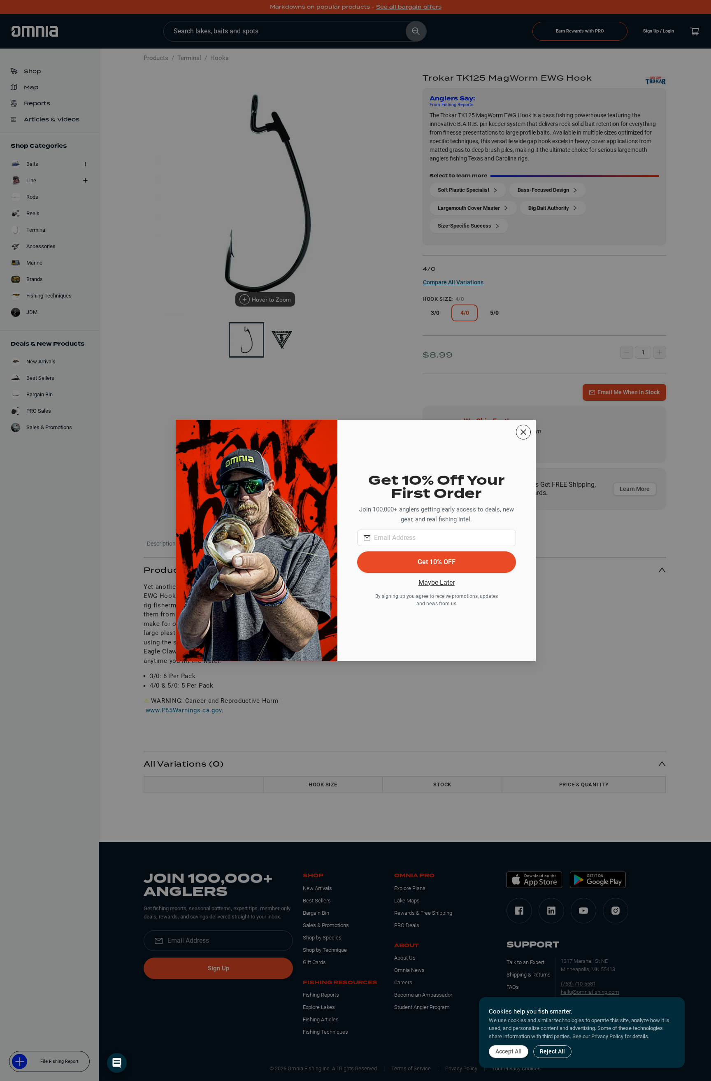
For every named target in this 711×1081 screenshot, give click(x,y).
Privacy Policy (607, 1036)
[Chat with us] (117, 1063)
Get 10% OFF (436, 562)
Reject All (552, 1051)
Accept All (508, 1051)
